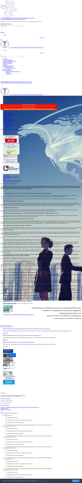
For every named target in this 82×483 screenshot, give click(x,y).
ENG (43, 37)
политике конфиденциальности (42, 480)
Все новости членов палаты (7, 326)
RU (40, 37)
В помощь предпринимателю (9, 61)
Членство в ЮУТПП (7, 62)
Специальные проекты (8, 66)
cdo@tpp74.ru (77, 315)
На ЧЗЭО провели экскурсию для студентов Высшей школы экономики (19, 342)
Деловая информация (7, 60)
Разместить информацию (14, 81)
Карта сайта (36, 407)
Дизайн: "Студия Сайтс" (6, 409)
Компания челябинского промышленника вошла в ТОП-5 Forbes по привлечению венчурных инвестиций (26, 328)
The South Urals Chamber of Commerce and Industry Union (13, 19)
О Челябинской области (8, 65)
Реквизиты (8, 72)
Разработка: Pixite (4, 408)
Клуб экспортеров (7, 69)
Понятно (76, 480)
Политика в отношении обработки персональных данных (13, 407)
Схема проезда (9, 73)
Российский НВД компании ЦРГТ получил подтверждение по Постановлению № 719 (22, 335)
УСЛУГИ (5, 58)
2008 (4, 179)
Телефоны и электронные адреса (13, 71)
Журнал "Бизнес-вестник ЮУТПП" (11, 176)
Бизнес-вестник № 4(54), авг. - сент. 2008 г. (12, 180)
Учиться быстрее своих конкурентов (11, 181)
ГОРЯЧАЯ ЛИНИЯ (5, 81)
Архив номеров (6, 178)
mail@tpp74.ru (6, 405)
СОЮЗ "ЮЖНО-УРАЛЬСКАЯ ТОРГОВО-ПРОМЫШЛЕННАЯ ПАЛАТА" (18, 18)
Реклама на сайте (30, 407)
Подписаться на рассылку (26, 81)
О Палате (5, 64)
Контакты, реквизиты (8, 70)
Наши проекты (6, 175)
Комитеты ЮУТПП (7, 63)
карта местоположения (6, 398)
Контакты (3, 32)
